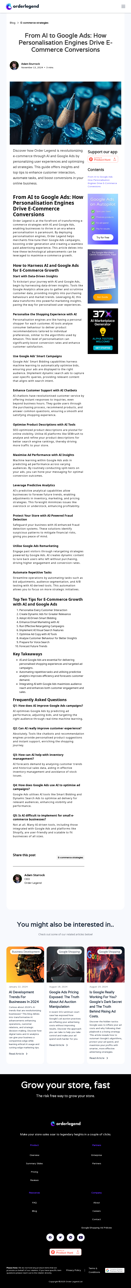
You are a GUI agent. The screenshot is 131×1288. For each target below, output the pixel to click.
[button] (122, 6)
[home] (22, 6)
